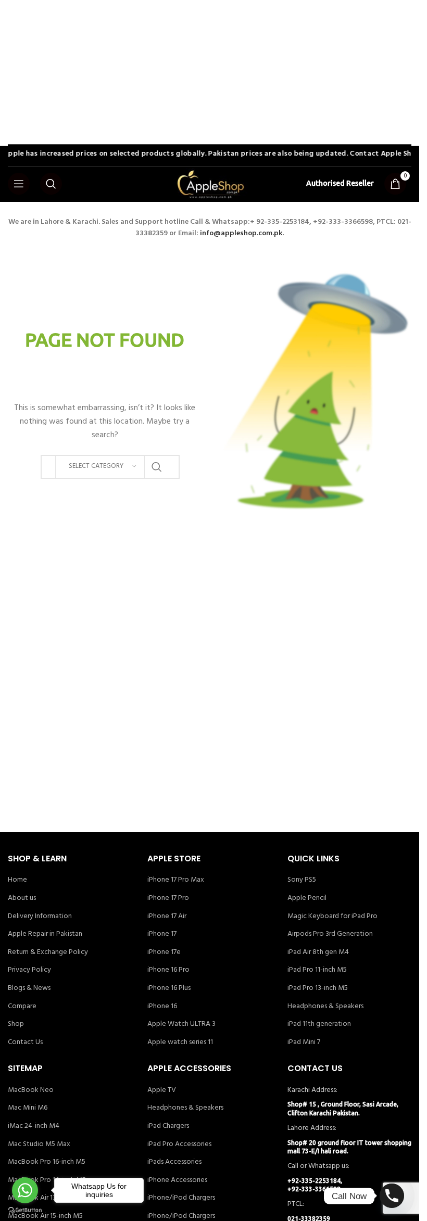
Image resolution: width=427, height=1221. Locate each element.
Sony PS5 (301, 880)
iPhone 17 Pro (168, 898)
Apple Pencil (306, 898)
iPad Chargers (168, 1126)
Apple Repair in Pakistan (45, 934)
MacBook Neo (31, 1090)
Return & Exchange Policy (48, 952)
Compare (22, 1006)
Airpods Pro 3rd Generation (330, 934)
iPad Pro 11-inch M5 (317, 970)
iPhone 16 (162, 1006)
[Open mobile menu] (19, 183)
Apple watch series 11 (180, 1042)
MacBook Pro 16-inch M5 (46, 1162)
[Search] (51, 183)
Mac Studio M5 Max (39, 1144)
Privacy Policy (29, 970)
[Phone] (392, 1196)
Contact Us (25, 1042)
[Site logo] (210, 184)
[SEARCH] (157, 467)
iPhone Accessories (177, 1180)
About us (22, 898)
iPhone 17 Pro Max (175, 880)
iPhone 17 (162, 934)
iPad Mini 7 (303, 1042)
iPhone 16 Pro (168, 970)
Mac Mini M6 (27, 1108)
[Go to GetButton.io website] (25, 1210)
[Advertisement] (213, 73)
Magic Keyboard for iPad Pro (332, 916)
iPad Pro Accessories (179, 1144)
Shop (16, 1024)
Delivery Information (40, 916)
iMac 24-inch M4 (33, 1126)
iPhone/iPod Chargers (181, 1198)
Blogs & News (29, 988)
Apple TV (161, 1090)
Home (17, 880)
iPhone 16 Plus (169, 988)
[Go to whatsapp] (25, 1190)
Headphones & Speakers (325, 1006)
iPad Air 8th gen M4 (318, 952)
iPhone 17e (164, 952)
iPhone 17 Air (166, 916)
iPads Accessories (174, 1162)
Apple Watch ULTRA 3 (181, 1024)
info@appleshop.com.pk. (242, 233)
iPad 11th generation (319, 1024)
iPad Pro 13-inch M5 (317, 988)
